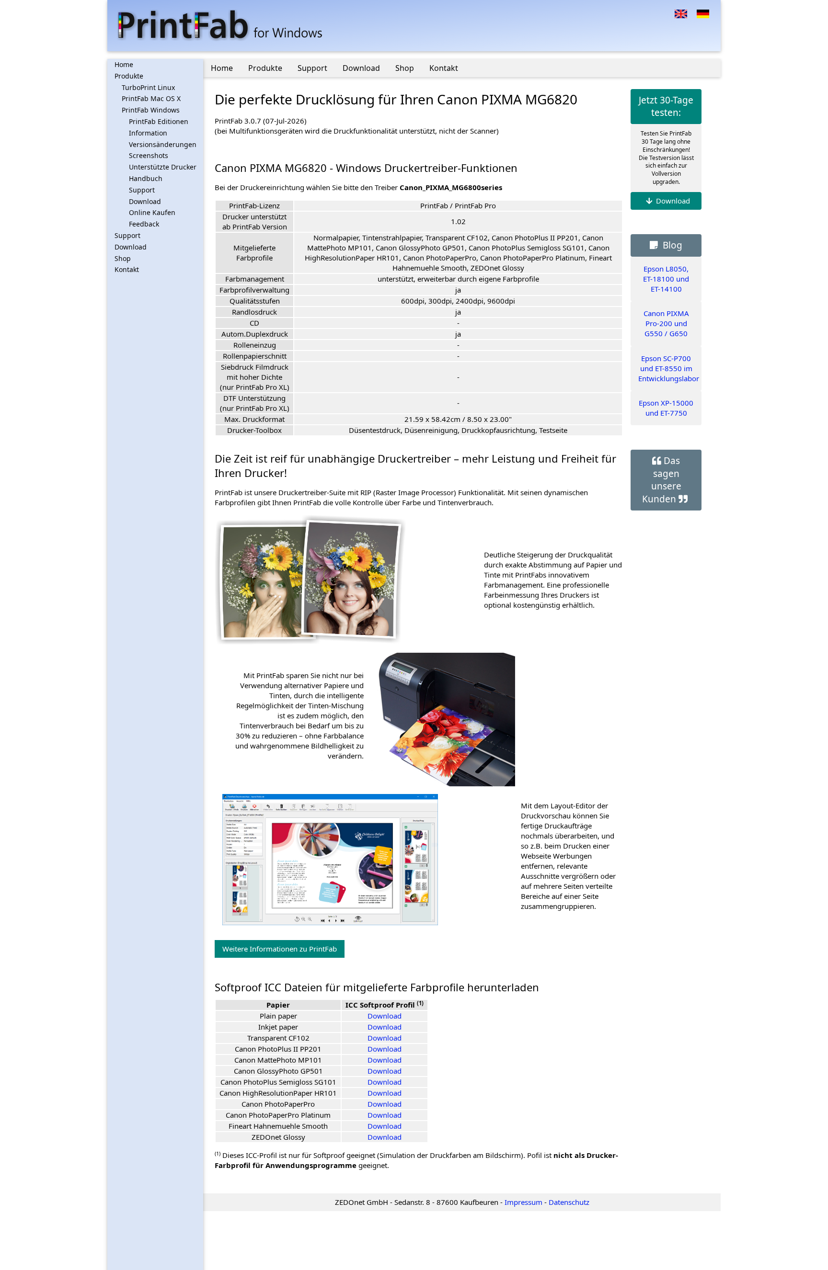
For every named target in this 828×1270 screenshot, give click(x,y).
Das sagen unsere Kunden (661, 479)
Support (142, 189)
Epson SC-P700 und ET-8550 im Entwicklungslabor (668, 368)
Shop (123, 258)
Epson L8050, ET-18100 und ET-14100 (666, 279)
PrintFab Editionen (158, 121)
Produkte (129, 75)
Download (145, 201)
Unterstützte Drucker (162, 166)
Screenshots (148, 155)
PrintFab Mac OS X (151, 98)
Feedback (144, 223)
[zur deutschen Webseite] (703, 13)
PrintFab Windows (151, 109)
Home (124, 64)
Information (148, 132)
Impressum (523, 1202)
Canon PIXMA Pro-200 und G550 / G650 (666, 323)
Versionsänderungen (162, 144)
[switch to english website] (681, 13)
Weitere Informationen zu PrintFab (279, 948)
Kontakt (127, 269)
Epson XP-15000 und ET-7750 (666, 408)
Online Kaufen (152, 212)
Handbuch (145, 178)
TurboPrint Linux (148, 87)
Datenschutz (569, 1202)
